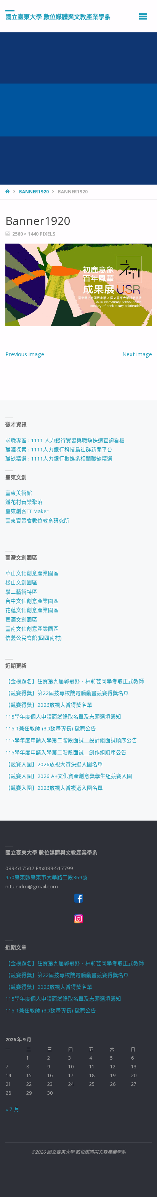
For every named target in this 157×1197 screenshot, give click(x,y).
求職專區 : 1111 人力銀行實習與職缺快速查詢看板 (65, 440)
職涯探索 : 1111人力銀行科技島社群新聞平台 (58, 449)
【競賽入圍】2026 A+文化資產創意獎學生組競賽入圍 (68, 776)
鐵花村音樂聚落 (24, 502)
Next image (137, 354)
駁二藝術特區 (21, 591)
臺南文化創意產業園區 (32, 628)
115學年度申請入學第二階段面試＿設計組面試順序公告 (71, 740)
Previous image (24, 354)
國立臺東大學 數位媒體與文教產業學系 (58, 16)
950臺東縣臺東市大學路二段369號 (46, 877)
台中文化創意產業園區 (32, 601)
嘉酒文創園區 (21, 619)
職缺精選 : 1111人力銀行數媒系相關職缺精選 (58, 458)
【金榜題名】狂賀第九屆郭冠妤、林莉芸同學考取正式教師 (74, 681)
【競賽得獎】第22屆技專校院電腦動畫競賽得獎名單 (67, 693)
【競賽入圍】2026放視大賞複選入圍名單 (54, 787)
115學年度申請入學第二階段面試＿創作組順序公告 (66, 752)
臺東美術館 (18, 492)
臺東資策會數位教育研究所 (37, 520)
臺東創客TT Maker (26, 511)
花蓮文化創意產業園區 (32, 610)
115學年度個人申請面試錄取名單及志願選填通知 (63, 716)
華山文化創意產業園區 (32, 573)
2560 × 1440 (26, 234)
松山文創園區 (21, 582)
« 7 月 (12, 1109)
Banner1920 (34, 191)
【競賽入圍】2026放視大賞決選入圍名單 (54, 764)
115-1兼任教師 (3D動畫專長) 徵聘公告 (50, 728)
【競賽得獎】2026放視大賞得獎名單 (48, 704)
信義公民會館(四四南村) (33, 637)
